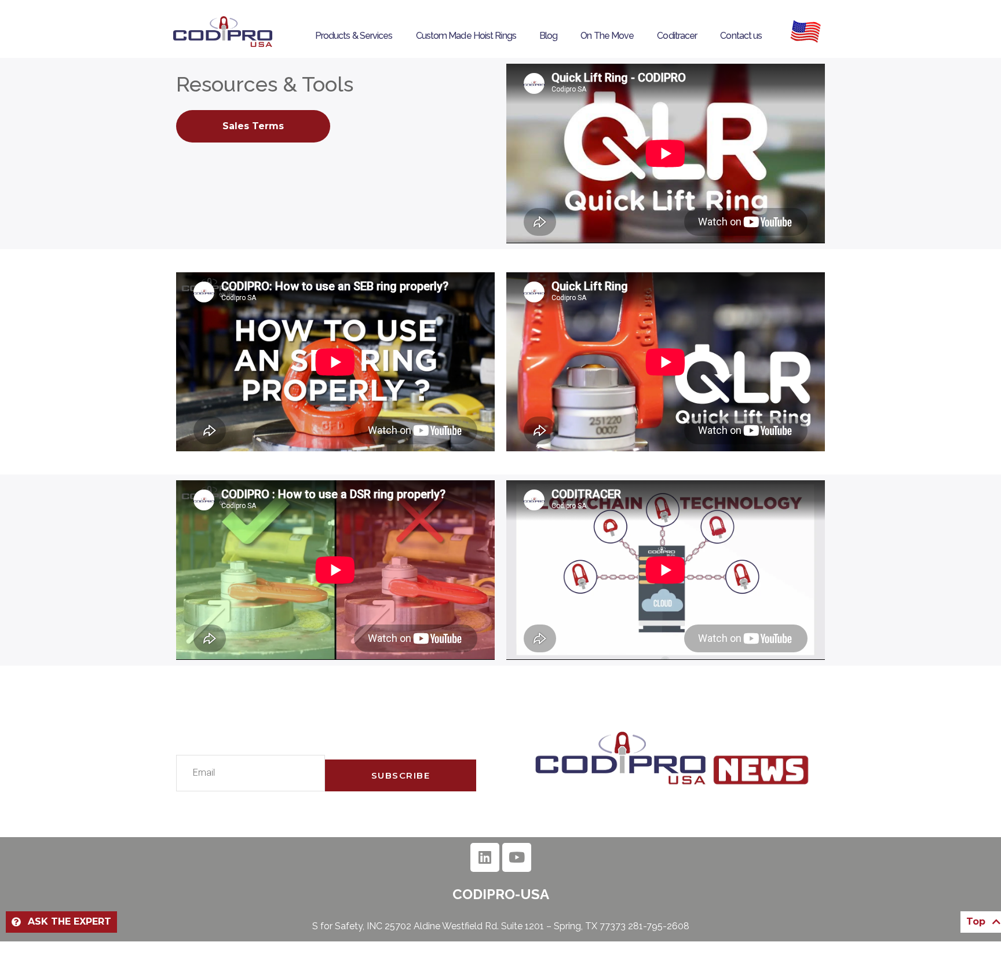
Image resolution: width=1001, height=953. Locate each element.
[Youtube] (516, 857)
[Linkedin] (484, 857)
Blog (548, 35)
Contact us (741, 35)
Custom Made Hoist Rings (466, 35)
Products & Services (354, 35)
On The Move (607, 35)
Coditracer (677, 35)
